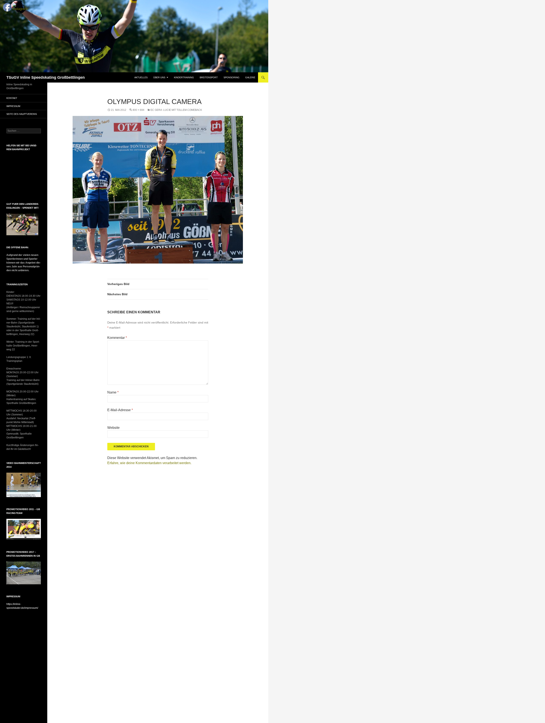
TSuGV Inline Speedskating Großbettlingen (45, 77)
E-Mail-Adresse (120, 410)
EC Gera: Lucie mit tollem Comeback (176, 109)
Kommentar (117, 337)
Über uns (159, 77)
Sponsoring (232, 77)
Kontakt (11, 98)
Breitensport (209, 77)
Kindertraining (184, 77)
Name (113, 392)
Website (113, 427)
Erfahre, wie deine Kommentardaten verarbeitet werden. (149, 463)
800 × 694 (138, 109)
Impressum (13, 106)
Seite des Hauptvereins (21, 114)
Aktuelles (141, 77)
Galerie (250, 77)
